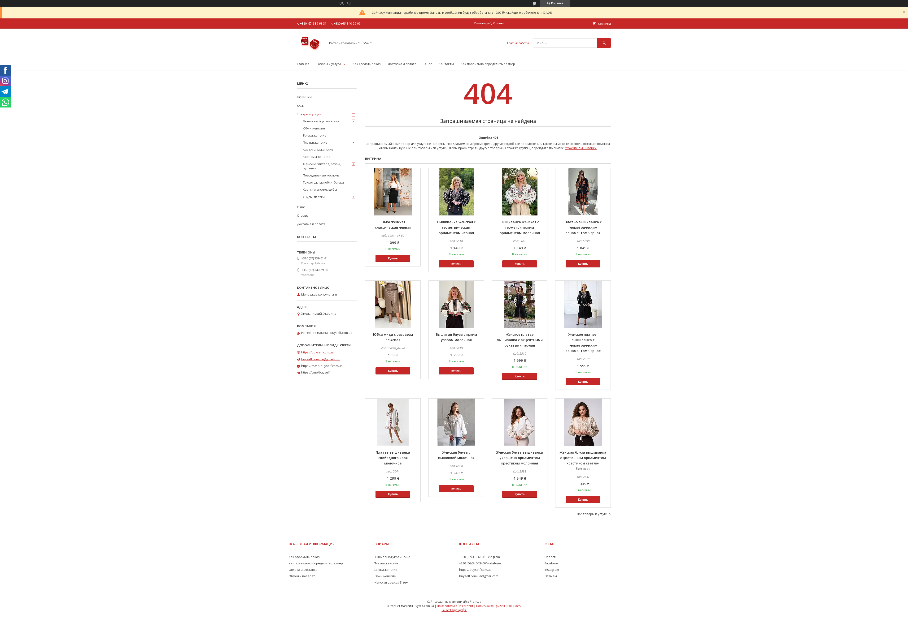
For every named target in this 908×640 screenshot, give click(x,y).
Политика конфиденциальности (499, 606)
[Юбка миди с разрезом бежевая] (392, 304)
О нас (427, 64)
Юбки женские (314, 128)
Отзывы (303, 215)
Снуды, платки (314, 197)
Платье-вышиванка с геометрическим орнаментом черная (583, 227)
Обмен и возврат (302, 576)
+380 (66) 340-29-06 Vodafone (480, 563)
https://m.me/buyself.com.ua (322, 366)
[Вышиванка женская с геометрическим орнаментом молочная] (519, 191)
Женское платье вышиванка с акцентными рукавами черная (520, 340)
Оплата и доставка (303, 569)
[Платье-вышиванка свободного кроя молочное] (392, 422)
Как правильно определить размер (488, 64)
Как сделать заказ (367, 64)
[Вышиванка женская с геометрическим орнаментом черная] (456, 191)
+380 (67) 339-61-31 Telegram (479, 557)
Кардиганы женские (318, 149)
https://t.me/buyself (315, 372)
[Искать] (604, 42)
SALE (300, 105)
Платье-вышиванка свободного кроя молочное (393, 457)
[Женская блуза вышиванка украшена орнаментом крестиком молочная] (519, 422)
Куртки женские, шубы (320, 189)
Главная (303, 64)
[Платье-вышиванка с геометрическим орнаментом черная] (583, 191)
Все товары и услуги (592, 514)
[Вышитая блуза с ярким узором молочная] (456, 304)
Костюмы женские (316, 157)
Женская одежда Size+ (391, 582)
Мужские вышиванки (581, 148)
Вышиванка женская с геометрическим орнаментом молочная (520, 227)
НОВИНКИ (304, 97)
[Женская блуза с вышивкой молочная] (456, 422)
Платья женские (315, 142)
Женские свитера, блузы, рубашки (322, 166)
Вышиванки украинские (321, 121)
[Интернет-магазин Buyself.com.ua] (310, 51)
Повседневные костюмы (321, 175)
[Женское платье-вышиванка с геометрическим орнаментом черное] (583, 304)
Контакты (446, 64)
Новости (551, 557)
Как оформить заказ (304, 557)
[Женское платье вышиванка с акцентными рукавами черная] (519, 304)
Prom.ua (475, 602)
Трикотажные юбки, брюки (323, 182)
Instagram (552, 569)
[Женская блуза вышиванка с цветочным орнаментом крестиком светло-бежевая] (583, 422)
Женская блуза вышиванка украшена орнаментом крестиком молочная (519, 457)
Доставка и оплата (402, 64)
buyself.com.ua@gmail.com (320, 359)
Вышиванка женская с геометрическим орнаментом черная (456, 227)
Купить (393, 258)
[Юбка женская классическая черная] (392, 191)
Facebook (552, 563)
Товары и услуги (328, 64)
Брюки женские (314, 135)
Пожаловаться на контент (455, 606)
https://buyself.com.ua (317, 352)
